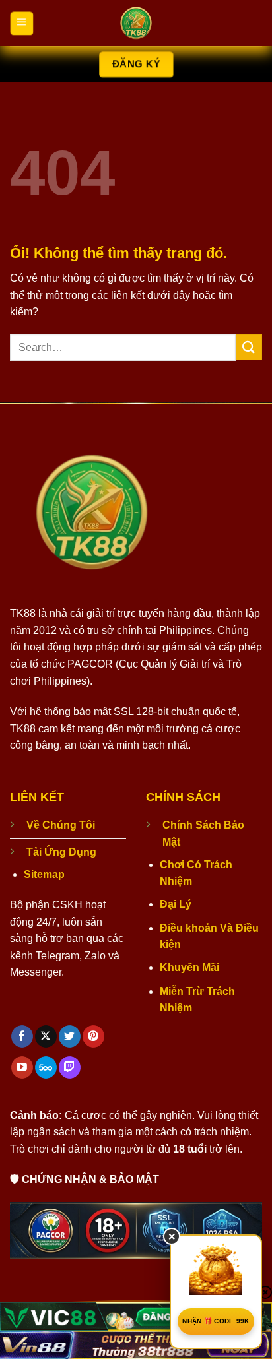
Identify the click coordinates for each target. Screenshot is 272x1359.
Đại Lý (175, 904)
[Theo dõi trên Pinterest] (93, 1036)
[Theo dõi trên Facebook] (22, 1036)
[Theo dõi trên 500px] (46, 1067)
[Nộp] (249, 347)
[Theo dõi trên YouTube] (22, 1067)
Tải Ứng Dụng (61, 852)
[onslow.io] (136, 23)
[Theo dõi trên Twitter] (70, 1036)
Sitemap (44, 874)
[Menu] (21, 22)
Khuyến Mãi (189, 967)
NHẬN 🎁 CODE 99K (216, 1321)
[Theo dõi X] (46, 1036)
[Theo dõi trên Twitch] (70, 1067)
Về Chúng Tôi (60, 825)
